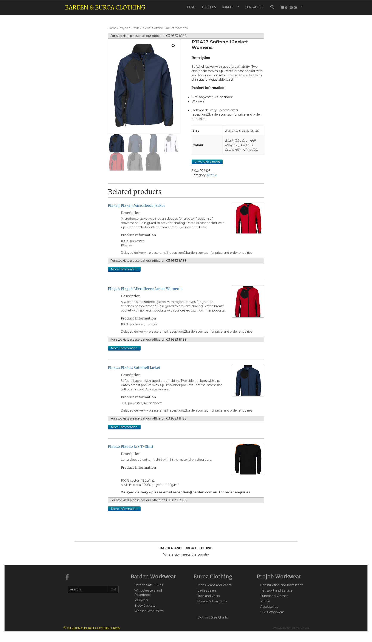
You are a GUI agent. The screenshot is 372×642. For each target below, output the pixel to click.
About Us (209, 7)
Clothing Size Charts (212, 617)
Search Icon (272, 7)
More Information (124, 269)
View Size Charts (207, 162)
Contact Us (254, 7)
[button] (173, 46)
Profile (135, 28)
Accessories (269, 607)
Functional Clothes (274, 596)
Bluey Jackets (144, 606)
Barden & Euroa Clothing (105, 7)
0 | (290, 7)
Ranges (227, 7)
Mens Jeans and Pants (214, 585)
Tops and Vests (208, 596)
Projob (123, 28)
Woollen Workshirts (148, 611)
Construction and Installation (281, 585)
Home (191, 7)
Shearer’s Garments (212, 601)
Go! (113, 589)
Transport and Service (276, 590)
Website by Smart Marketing (291, 627)
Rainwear (141, 600)
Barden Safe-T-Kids (148, 585)
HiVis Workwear (272, 612)
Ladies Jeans (207, 590)
